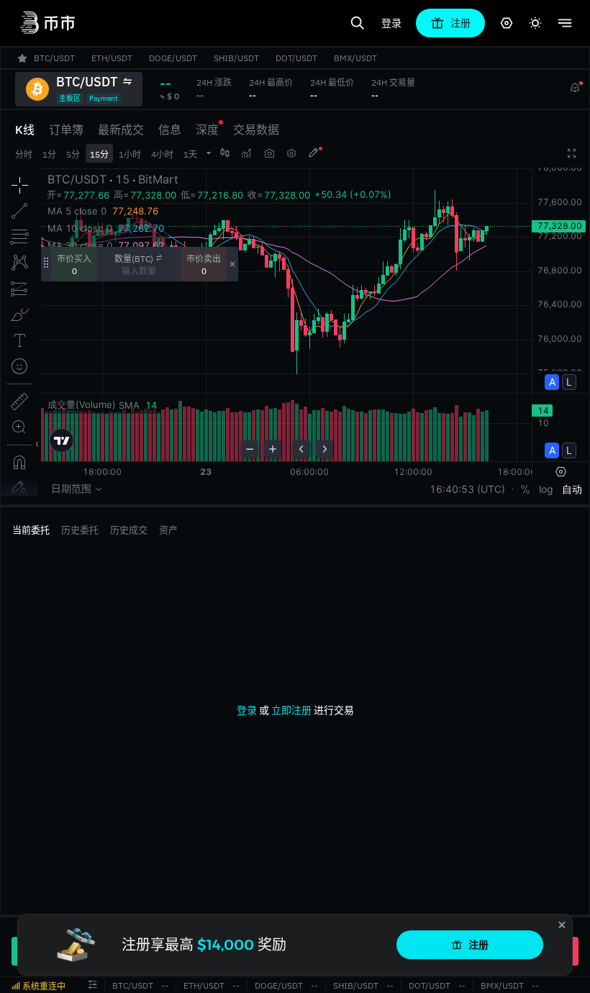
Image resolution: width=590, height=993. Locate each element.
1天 (190, 154)
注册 (478, 944)
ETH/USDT (203, 985)
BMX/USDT (502, 985)
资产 (168, 530)
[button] (92, 985)
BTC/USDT (132, 985)
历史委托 (80, 530)
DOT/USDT (429, 985)
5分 (73, 154)
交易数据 (256, 129)
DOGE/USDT (279, 985)
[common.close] (562, 924)
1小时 (130, 154)
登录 (391, 23)
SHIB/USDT (355, 985)
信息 (169, 129)
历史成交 (129, 530)
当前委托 (31, 530)
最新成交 (121, 129)
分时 (23, 154)
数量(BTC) (133, 258)
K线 (25, 129)
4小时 (162, 154)
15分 (99, 154)
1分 (49, 154)
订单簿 (66, 129)
